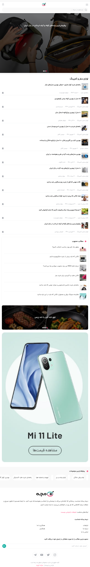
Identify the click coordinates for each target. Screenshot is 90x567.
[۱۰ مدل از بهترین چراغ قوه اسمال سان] (85, 114)
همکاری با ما (41, 525)
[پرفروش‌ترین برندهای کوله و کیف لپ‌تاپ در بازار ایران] (85, 225)
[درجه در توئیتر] (48, 555)
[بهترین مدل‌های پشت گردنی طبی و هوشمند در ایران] (85, 156)
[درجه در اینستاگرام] (55, 555)
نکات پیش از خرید (83, 204)
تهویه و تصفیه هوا (42, 477)
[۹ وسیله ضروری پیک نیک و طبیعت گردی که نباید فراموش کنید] (85, 211)
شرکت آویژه (39, 565)
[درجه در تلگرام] (35, 555)
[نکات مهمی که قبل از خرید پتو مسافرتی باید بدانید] (85, 184)
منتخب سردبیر (84, 148)
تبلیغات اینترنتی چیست (68, 512)
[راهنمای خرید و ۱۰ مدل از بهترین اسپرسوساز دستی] (85, 128)
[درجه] (45, 5)
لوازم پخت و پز (61, 477)
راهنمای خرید (84, 93)
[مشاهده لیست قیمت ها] (45, 397)
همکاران (42, 529)
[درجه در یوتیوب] (42, 555)
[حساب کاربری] (3, 4)
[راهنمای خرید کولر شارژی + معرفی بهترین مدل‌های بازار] (85, 86)
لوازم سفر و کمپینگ (82, 107)
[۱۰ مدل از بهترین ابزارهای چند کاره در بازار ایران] (85, 170)
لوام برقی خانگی (78, 477)
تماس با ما (84, 532)
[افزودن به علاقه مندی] (3, 93)
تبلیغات (85, 525)
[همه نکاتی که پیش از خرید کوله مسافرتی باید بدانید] (85, 197)
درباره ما (85, 529)
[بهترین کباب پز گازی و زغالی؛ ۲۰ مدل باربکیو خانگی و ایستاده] (85, 142)
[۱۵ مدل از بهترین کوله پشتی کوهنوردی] (85, 100)
